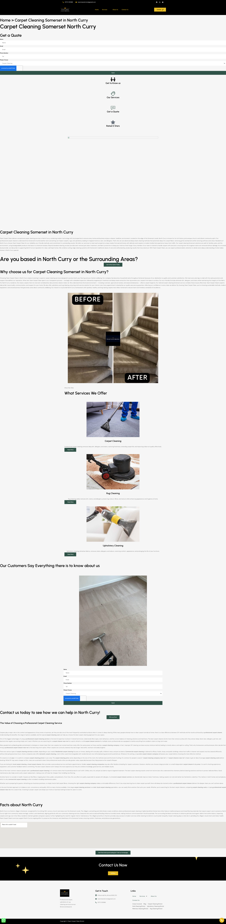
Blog (145, 904)
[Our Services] (113, 93)
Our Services (113, 97)
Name (1, 39)
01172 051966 (69, 2)
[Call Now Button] (221, 920)
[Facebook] (156, 2)
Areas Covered (137, 904)
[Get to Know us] (113, 79)
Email (1, 46)
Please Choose (4, 60)
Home (97, 9)
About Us (115, 9)
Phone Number (4, 53)
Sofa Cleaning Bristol (138, 906)
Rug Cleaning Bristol (156, 909)
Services (104, 9)
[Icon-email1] (159, 2)
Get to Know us (113, 83)
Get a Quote (113, 111)
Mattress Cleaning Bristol (140, 909)
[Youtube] (162, 2)
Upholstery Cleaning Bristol (155, 906)
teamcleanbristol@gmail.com (87, 2)
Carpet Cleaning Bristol (155, 904)
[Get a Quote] (113, 108)
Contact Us (125, 9)
